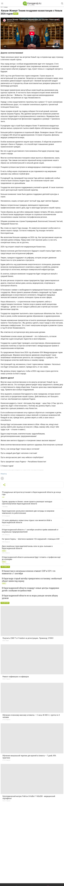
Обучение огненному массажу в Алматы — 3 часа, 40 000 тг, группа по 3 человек (31, 716)
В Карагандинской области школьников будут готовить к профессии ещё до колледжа (31, 558)
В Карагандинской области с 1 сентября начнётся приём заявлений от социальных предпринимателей (30, 531)
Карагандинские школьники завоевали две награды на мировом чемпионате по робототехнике (28, 512)
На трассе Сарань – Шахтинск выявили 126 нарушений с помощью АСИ (30, 539)
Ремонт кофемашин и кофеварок (15, 677)
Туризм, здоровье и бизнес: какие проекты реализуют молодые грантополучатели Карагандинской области (27, 502)
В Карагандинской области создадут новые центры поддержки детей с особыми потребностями (30, 589)
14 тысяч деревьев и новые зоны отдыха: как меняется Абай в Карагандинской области (27, 521)
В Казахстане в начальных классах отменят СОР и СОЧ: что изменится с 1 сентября (28, 572)
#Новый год (4, 474)
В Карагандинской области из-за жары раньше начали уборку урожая (30, 596)
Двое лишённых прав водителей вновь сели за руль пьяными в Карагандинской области (27, 547)
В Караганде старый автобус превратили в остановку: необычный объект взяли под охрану (32, 579)
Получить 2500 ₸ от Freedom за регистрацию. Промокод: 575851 (28, 638)
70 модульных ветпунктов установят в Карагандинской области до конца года (31, 493)
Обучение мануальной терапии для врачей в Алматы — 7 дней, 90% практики (29, 757)
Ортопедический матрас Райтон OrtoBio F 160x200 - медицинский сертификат (28, 797)
